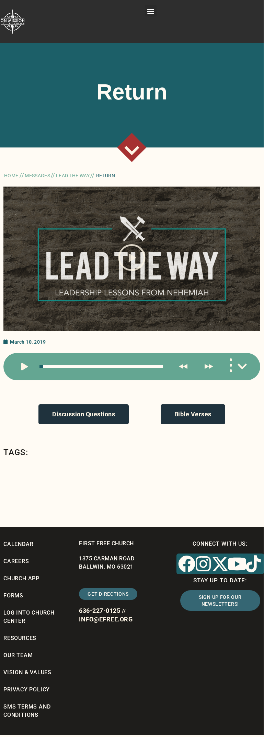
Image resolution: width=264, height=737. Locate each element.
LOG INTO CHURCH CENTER (29, 616)
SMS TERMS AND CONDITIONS (26, 710)
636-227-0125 (99, 610)
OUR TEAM (18, 655)
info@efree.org (106, 619)
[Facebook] (186, 564)
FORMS (13, 595)
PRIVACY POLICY (26, 689)
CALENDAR (18, 544)
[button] (151, 10)
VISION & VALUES (27, 672)
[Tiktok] (253, 564)
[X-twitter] (220, 564)
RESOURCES (19, 638)
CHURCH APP (21, 578)
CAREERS (16, 561)
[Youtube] (237, 564)
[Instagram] (203, 564)
